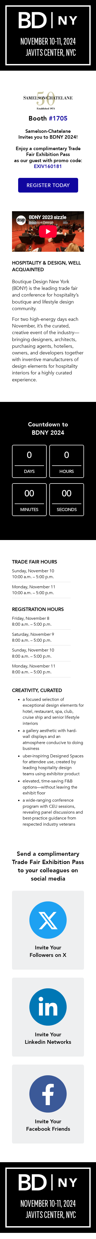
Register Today (48, 185)
